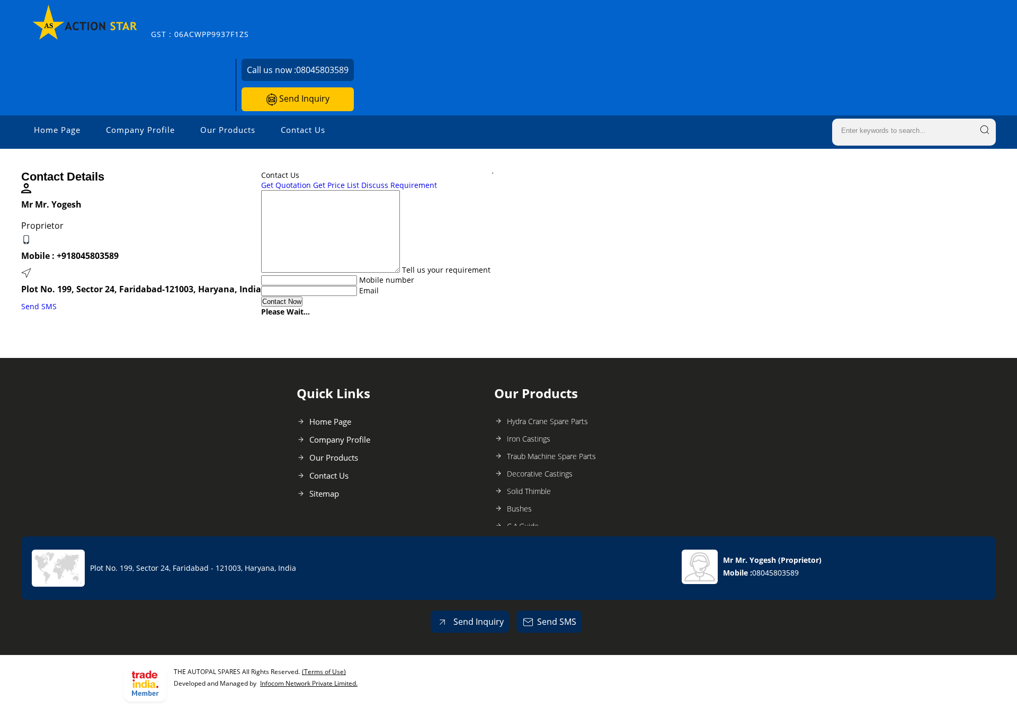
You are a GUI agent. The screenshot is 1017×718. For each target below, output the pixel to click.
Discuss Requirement (399, 185)
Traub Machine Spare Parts (551, 456)
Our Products (227, 129)
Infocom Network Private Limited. (309, 683)
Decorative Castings (540, 474)
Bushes (519, 509)
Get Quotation (286, 185)
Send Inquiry (303, 98)
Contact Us (303, 129)
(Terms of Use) (324, 671)
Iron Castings (528, 439)
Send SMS (39, 306)
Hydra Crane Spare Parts (547, 421)
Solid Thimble (529, 491)
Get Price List (336, 185)
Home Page (57, 129)
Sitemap (324, 493)
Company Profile (140, 129)
